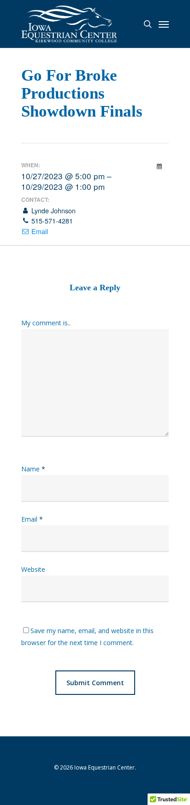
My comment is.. (46, 322)
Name (33, 468)
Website (33, 569)
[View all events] (159, 166)
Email (39, 231)
